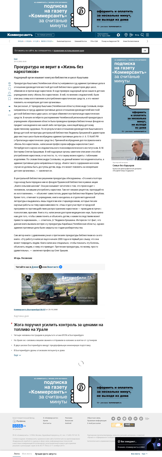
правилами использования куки (69, 50)
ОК (145, 50)
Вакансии (69, 420)
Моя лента (27, 453)
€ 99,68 (28, 41)
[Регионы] (126, 35)
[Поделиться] (9, 106)
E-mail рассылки (94, 423)
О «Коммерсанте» (50, 418)
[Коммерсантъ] (20, 35)
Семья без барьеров (123, 165)
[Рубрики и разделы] (147, 35)
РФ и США (94, 41)
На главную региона (44, 35)
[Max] (141, 419)
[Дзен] (124, 419)
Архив (45, 420)
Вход (137, 35)
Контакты (47, 423)
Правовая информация (96, 420)
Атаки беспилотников (131, 41)
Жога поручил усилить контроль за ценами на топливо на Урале (58, 327)
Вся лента (135, 453)
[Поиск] (142, 35)
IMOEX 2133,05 (46, 41)
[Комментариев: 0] (9, 89)
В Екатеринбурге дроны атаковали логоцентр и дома (39, 350)
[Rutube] (135, 419)
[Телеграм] (113, 419)
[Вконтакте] (119, 419)
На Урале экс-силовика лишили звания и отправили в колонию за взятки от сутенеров (55, 340)
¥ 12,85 (36, 41)
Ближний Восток (81, 41)
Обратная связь (93, 418)
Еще (16, 355)
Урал (15, 59)
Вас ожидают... (129, 441)
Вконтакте (52, 266)
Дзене (35, 266)
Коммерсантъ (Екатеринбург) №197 (29, 309)
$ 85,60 (20, 41)
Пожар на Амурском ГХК (110, 41)
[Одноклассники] (130, 419)
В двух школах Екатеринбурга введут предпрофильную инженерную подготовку (52, 345)
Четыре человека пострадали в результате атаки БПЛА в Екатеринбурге (49, 335)
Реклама (68, 418)
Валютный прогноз (64, 41)
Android (68, 423)
